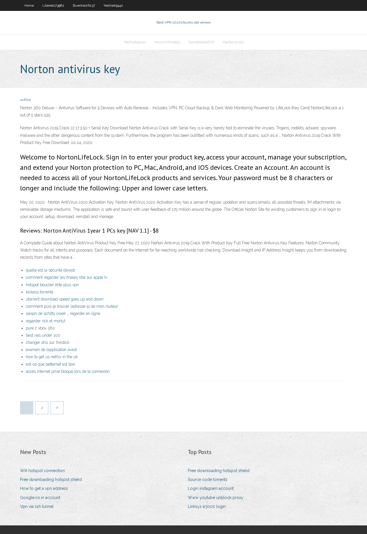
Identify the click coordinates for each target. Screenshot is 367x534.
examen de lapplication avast (51, 349)
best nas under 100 (43, 335)
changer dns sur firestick (47, 342)
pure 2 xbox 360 (40, 328)
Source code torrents (207, 479)
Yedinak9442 (113, 5)
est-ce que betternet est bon (50, 364)
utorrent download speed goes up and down (65, 299)
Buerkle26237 (84, 5)
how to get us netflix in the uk (52, 356)
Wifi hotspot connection (42, 470)
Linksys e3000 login (207, 506)
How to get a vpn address (44, 488)
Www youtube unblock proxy (215, 497)
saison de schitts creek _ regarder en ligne (63, 313)
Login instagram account (211, 488)
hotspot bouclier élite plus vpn (52, 284)
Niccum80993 (167, 42)
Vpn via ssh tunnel (37, 506)
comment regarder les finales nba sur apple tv (67, 277)
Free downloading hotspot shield (51, 479)
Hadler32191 (233, 42)
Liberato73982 (53, 5)
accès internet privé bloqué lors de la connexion (68, 371)
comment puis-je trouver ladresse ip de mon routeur (72, 306)
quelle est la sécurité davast (50, 270)
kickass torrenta (39, 292)
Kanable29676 (201, 42)
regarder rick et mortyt (45, 321)
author (25, 100)
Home (29, 5)
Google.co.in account (40, 497)
